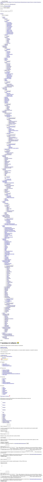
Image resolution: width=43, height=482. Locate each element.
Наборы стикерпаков (10, 197)
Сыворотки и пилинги (13, 121)
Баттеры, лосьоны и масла (13, 130)
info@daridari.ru (9, 356)
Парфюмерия (7, 151)
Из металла (9, 67)
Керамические (9, 24)
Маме (8, 276)
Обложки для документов (9, 185)
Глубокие (8, 39)
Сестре (8, 280)
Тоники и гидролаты (12, 123)
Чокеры (6, 83)
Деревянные (9, 77)
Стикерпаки (9, 196)
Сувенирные (9, 22)
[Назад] (1, 9)
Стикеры (6, 194)
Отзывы (15, 2)
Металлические (9, 26)
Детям (8, 268)
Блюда (8, 42)
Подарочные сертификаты (7, 333)
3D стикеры (9, 195)
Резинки (8, 106)
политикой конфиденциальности (20, 443)
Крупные (8, 56)
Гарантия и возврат (6, 370)
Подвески (8, 52)
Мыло (10, 131)
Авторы (4, 394)
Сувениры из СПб (6, 313)
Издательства (5, 392)
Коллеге (8, 272)
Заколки (8, 107)
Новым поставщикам (6, 382)
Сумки (6, 92)
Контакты (19, 2)
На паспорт (9, 186)
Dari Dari (8, 206)
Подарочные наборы (6, 260)
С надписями (9, 27)
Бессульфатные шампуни (13, 140)
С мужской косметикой (11, 306)
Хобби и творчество (6, 215)
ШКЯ (8, 207)
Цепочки (8, 57)
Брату (8, 279)
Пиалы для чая (9, 30)
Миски (8, 40)
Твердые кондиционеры (13, 137)
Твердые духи (9, 153)
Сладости (4, 168)
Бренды (4, 332)
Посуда (4, 16)
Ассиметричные (10, 54)
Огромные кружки (10, 32)
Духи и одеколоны (10, 152)
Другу (8, 274)
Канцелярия (5, 180)
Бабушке (8, 277)
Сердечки (8, 51)
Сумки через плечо (10, 94)
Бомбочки (10, 147)
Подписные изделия (10, 210)
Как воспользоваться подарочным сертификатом (11, 373)
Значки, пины (7, 72)
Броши (6, 62)
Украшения (5, 45)
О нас (13, 2)
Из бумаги (8, 220)
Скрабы (10, 128)
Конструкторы (7, 219)
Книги (4, 225)
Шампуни (10, 138)
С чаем (8, 283)
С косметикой (7, 304)
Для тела (8, 127)
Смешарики (9, 74)
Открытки (4, 238)
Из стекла (8, 68)
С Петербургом (9, 211)
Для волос (6, 105)
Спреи (10, 141)
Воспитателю (9, 271)
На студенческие (10, 188)
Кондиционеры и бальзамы (14, 139)
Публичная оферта (6, 371)
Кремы (10, 120)
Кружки (6, 21)
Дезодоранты (11, 132)
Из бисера (8, 63)
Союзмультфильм (10, 73)
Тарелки (6, 37)
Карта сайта (5, 374)
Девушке (8, 269)
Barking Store (9, 208)
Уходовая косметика (8, 115)
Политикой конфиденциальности (36, 454)
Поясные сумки (9, 95)
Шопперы (8, 93)
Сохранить (6, 442)
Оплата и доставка (33, 2)
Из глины (8, 64)
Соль (10, 146)
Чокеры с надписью (10, 85)
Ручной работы (9, 23)
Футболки (6, 205)
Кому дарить (5, 363)
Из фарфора (9, 69)
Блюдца (8, 38)
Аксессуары (5, 87)
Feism (8, 209)
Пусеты (8, 53)
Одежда (4, 201)
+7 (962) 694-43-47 (12, 4)
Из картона (9, 221)
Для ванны (9, 142)
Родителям (9, 278)
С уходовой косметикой (11, 305)
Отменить (2, 442)
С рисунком (9, 28)
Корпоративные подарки (25, 2)
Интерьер (4, 155)
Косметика (4, 111)
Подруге (8, 275)
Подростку (9, 281)
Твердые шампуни (12, 136)
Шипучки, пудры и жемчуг (14, 148)
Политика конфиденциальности (8, 383)
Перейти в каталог (3, 347)
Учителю (8, 270)
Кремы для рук (11, 129)
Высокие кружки (10, 33)
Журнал (10, 2)
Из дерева (8, 65)
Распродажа (5, 336)
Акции (7, 2)
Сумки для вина (9, 96)
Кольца (8, 55)
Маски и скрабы (12, 122)
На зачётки (9, 187)
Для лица (8, 116)
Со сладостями (7, 299)
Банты (8, 108)
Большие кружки (10, 31)
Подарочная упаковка (6, 327)
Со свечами (9, 285)
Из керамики (9, 66)
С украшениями (9, 282)
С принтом (9, 29)
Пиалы (8, 41)
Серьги (6, 50)
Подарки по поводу (6, 364)
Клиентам (8, 273)
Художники (5, 393)
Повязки (8, 109)
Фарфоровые (9, 25)
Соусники (8, 43)
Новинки (4, 2)
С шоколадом (9, 300)
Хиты (1, 2)
